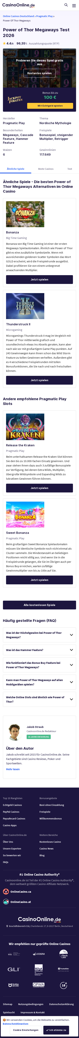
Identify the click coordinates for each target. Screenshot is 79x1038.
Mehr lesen (13, 769)
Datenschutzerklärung (61, 1004)
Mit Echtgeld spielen (50, 105)
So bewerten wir (12, 855)
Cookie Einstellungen (25, 1030)
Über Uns (8, 841)
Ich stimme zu (57, 1030)
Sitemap (7, 1004)
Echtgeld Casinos (12, 805)
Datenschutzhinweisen (15, 1023)
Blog (42, 855)
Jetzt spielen (40, 279)
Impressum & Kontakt (33, 1012)
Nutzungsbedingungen (30, 1004)
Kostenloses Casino (50, 841)
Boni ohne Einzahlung (52, 805)
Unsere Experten (12, 848)
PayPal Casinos (11, 811)
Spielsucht (9, 1012)
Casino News (46, 848)
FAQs (5, 862)
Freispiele (45, 811)
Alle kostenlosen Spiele (39, 605)
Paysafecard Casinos (14, 818)
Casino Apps (10, 825)
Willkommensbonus (51, 818)
